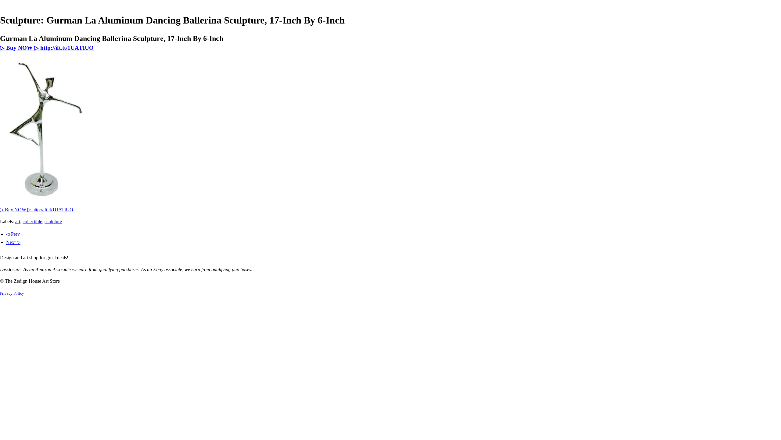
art (17, 221)
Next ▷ (13, 242)
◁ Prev (13, 234)
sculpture (53, 221)
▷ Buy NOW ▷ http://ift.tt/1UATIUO (47, 48)
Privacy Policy (12, 293)
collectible (32, 221)
